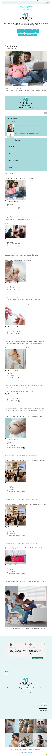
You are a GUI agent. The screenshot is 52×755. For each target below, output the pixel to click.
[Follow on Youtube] (30, 692)
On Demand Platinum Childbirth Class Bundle (19, 178)
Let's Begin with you (27, 35)
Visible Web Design (28, 752)
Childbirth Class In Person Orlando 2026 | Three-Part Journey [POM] (25, 460)
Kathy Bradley (10, 48)
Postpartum (10, 164)
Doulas (9, 153)
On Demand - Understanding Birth (15, 224)
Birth (9, 143)
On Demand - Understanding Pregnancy (17, 304)
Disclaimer (44, 703)
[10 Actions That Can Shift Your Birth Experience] (10, 128)
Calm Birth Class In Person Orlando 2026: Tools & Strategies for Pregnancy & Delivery (24, 548)
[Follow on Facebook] (22, 692)
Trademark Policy (43, 708)
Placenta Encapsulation (13, 160)
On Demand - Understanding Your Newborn (18, 348)
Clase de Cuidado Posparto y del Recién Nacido (19, 391)
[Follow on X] (25, 692)
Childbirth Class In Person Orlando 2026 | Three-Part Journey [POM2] (26, 504)
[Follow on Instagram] (28, 692)
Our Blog (7, 674)
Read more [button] (13, 654)
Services (7, 671)
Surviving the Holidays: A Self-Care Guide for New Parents (28, 133)
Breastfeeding (11, 146)
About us (7, 669)
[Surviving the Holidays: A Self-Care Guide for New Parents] (10, 136)
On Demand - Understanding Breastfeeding (18, 260)
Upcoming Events (10, 173)
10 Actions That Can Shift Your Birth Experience (26, 125)
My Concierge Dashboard (27, 30)
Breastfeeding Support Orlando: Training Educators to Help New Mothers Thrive (25, 121)
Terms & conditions (42, 710)
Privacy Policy (44, 705)
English (40, 1)
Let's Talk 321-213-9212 (27, 32)
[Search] (45, 113)
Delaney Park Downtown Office (16, 447)
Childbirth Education (12, 150)
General (9, 157)
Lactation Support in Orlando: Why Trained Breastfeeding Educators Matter (24, 123)
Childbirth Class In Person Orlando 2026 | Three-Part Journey (23, 416)
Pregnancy (10, 167)
